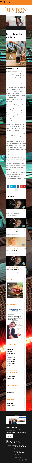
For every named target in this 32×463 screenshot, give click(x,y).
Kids (8, 355)
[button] (4, 2)
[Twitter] (23, 460)
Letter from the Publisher (12, 211)
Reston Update (11, 359)
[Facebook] (19, 460)
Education (10, 349)
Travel (9, 365)
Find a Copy (10, 378)
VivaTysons (10, 403)
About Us (9, 390)
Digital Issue (11, 376)
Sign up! (9, 436)
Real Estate (10, 392)
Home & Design (11, 353)
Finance (9, 351)
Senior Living (11, 363)
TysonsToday (11, 405)
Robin (17, 28)
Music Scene (11, 357)
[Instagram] (26, 460)
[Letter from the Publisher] (16, 204)
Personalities (11, 361)
